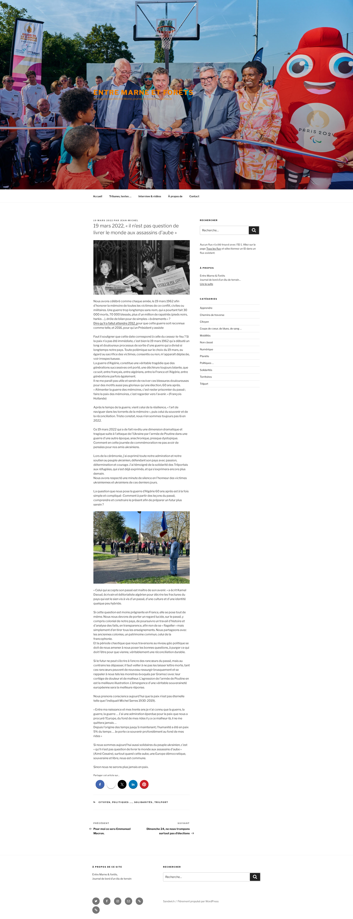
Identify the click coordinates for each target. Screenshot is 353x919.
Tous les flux (213, 248)
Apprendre (206, 307)
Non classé (206, 342)
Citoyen (104, 802)
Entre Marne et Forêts (143, 92)
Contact (194, 196)
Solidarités (143, 802)
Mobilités (205, 335)
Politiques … (207, 362)
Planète (204, 356)
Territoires (206, 376)
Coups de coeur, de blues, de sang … (221, 328)
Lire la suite (206, 283)
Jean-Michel (129, 220)
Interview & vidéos (149, 196)
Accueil (97, 196)
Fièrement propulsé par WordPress (198, 901)
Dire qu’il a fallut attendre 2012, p (115, 323)
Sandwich (169, 901)
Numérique (206, 349)
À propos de (175, 196)
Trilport (161, 802)
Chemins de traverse (212, 314)
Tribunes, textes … (120, 196)
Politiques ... (122, 802)
